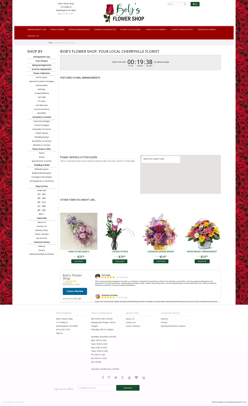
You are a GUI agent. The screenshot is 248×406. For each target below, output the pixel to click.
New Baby (41, 113)
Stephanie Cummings (110, 295)
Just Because (42, 105)
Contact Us (33, 36)
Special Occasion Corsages (41, 81)
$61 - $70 (42, 202)
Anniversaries (42, 85)
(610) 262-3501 (66, 13)
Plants (41, 153)
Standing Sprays (41, 137)
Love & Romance (41, 109)
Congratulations (41, 93)
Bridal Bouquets (42, 169)
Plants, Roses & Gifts (182, 29)
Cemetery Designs (41, 121)
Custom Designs (41, 125)
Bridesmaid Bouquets (41, 173)
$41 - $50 (42, 194)
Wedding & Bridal (207, 29)
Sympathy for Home (42, 129)
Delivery (41, 246)
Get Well (41, 97)
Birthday (41, 89)
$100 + (41, 214)
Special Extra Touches (42, 161)
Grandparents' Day (36, 29)
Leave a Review (42, 234)
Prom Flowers (57, 29)
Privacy (41, 250)
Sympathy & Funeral (156, 29)
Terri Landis (106, 275)
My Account (41, 238)
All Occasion (41, 77)
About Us (42, 222)
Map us (59, 333)
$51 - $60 (42, 198)
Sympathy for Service (41, 141)
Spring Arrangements (79, 29)
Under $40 (41, 190)
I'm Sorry (42, 101)
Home (50, 43)
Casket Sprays (41, 133)
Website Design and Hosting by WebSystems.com (229, 402)
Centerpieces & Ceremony (41, 181)
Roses (41, 157)
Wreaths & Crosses (41, 145)
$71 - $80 (42, 206)
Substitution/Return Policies (41, 254)
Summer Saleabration (105, 29)
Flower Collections (130, 29)
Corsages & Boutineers (41, 177)
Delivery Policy (41, 230)
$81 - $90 (42, 210)
